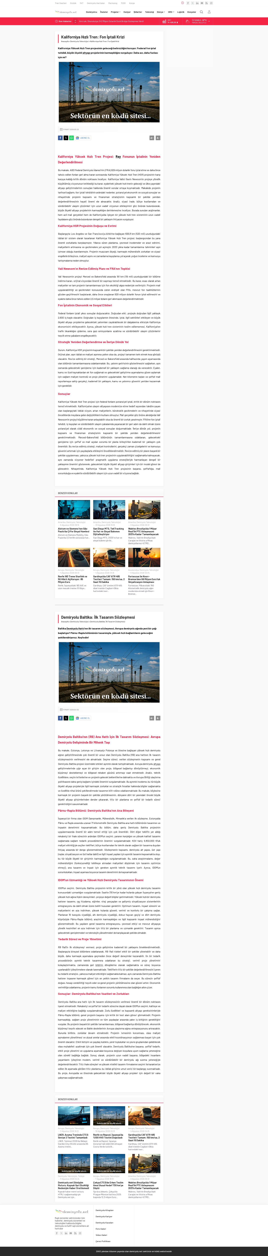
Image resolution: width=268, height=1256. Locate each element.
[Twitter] (192, 3)
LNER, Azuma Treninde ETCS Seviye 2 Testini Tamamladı (73, 1136)
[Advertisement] (190, 47)
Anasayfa (65, 41)
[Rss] (206, 3)
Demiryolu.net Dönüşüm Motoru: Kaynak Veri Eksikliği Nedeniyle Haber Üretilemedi (73, 1185)
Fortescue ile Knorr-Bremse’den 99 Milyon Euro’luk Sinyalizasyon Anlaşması (144, 579)
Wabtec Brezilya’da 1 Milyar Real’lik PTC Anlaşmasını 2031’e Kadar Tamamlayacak (143, 531)
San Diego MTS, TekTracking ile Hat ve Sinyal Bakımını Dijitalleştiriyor (108, 531)
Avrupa (61, 570)
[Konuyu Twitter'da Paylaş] (66, 138)
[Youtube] (202, 3)
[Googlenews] (211, 3)
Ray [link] (118, 156)
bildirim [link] (99, 964)
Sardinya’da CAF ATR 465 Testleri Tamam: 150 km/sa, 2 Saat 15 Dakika (109, 579)
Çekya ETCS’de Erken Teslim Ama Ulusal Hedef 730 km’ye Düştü (108, 1185)
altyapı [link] (86, 52)
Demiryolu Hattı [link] (75, 628)
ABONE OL (85, 137)
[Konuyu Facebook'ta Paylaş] (60, 138)
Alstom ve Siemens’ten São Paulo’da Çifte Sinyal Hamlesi (73, 530)
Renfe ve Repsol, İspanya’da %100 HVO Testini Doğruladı (108, 1136)
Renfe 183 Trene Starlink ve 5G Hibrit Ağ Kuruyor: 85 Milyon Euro (72, 579)
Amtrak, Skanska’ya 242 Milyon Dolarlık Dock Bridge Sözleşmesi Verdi (111, 21)
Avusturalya (133, 570)
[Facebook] (188, 3)
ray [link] (78, 901)
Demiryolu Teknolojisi (79, 41)
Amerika (61, 522)
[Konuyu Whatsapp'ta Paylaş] (71, 138)
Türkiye (81, 1176)
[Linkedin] (197, 3)
